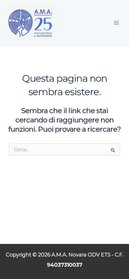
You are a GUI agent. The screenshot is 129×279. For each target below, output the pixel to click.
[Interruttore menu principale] (116, 22)
